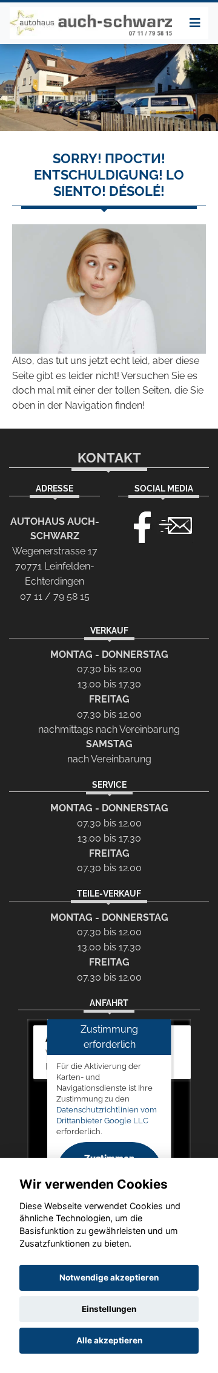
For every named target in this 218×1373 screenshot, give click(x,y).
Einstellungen (109, 1309)
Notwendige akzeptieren (109, 1277)
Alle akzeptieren (109, 1340)
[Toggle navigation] (195, 23)
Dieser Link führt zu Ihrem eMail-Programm (175, 524)
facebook (137, 524)
